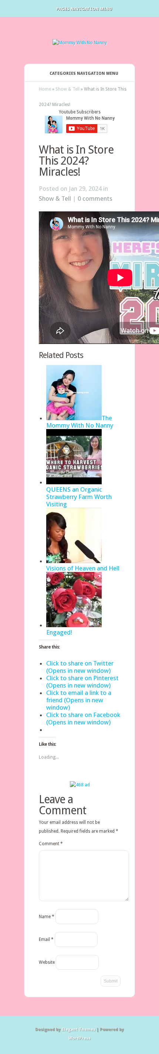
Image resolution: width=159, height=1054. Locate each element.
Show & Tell (67, 89)
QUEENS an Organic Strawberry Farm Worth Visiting (79, 497)
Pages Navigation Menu (84, 9)
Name (46, 916)
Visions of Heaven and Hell (82, 568)
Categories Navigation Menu (84, 73)
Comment (51, 843)
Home (45, 89)
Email (46, 939)
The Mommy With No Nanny (79, 421)
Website (47, 962)
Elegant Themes (78, 1029)
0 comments (95, 198)
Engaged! (59, 632)
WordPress (79, 1038)
